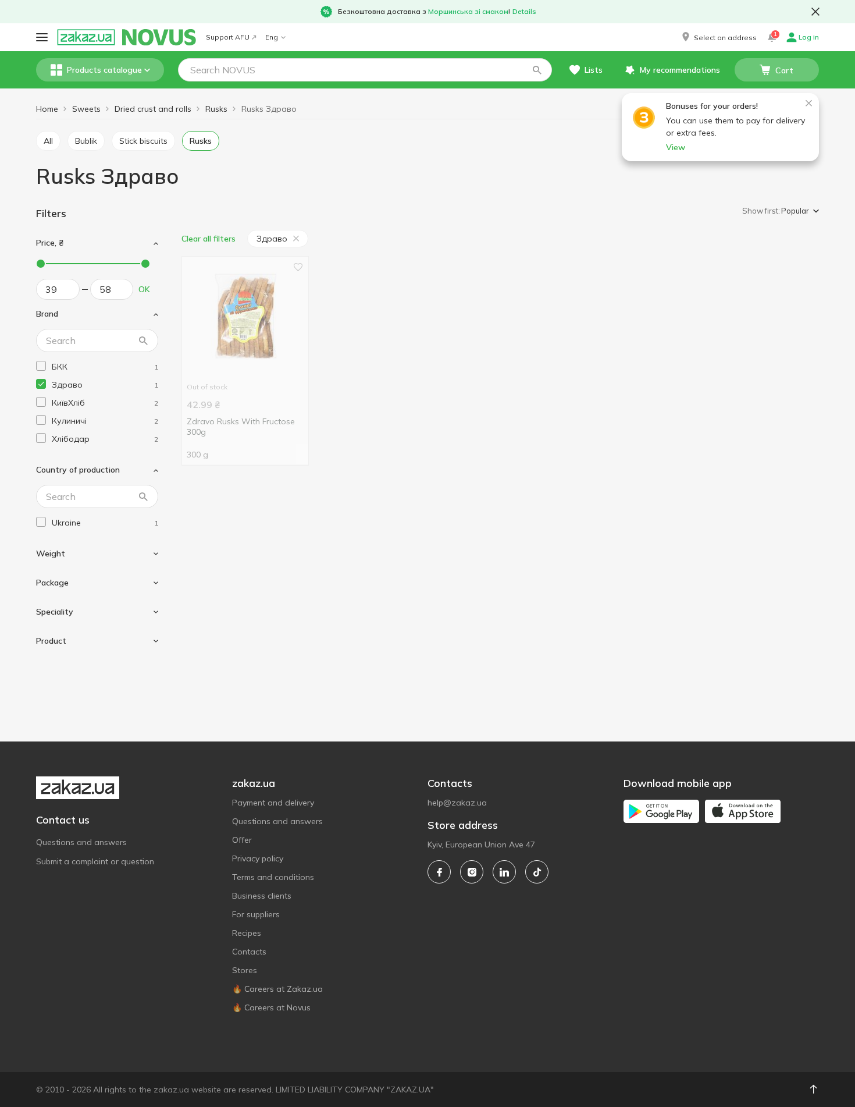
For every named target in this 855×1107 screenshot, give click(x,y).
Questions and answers (81, 842)
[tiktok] (536, 872)
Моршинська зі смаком (468, 11)
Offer (242, 840)
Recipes (246, 933)
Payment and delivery (273, 802)
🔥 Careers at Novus (271, 1007)
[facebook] (439, 872)
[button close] (815, 11)
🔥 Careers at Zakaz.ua (277, 989)
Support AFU (228, 37)
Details (524, 11)
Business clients (261, 895)
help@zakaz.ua (457, 802)
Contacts (249, 951)
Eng (271, 37)
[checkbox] (41, 366)
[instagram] (471, 872)
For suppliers (256, 914)
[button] (718, 37)
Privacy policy (257, 858)
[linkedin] (504, 872)
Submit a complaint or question (95, 861)
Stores (244, 970)
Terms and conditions (273, 877)
